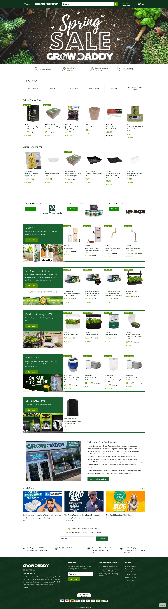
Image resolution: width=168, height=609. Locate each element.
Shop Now (31, 240)
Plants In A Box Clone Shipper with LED (31, 174)
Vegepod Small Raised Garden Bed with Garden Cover (134, 337)
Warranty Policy (130, 575)
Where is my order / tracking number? (108, 575)
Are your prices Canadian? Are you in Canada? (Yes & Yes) (109, 570)
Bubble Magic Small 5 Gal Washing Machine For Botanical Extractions (72, 380)
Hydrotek (109, 124)
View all (143, 488)
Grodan (129, 124)
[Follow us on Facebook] (24, 569)
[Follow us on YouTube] (34, 569)
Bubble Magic (68, 375)
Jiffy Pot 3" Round (91, 127)
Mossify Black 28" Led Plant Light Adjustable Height (92, 250)
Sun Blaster (109, 171)
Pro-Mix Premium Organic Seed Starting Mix (32, 128)
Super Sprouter (90, 171)
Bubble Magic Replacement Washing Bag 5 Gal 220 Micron (113, 380)
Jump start (68, 124)
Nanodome (108, 289)
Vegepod (66, 332)
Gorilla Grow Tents (70, 419)
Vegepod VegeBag (111, 334)
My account (126, 5)
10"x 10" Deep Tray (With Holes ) (94, 174)
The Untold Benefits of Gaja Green (119, 515)
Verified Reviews (130, 566)
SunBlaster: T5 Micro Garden (132, 292)
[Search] (116, 4)
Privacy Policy (129, 580)
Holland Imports (50, 124)
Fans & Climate (94, 88)
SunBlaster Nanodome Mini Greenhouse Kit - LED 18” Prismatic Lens (93, 293)
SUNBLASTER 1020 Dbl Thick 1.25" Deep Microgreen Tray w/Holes (114, 176)
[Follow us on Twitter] (27, 569)
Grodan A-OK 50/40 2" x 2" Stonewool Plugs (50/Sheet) (135, 129)
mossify (66, 245)
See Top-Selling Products (98, 479)
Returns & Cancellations (133, 569)
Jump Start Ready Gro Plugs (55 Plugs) (72, 128)
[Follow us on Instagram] (30, 569)
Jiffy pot (88, 124)
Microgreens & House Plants (135, 88)
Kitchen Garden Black (92, 334)
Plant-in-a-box (28, 171)
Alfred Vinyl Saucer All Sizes (52, 174)
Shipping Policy (130, 572)
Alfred (47, 171)
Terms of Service (130, 577)
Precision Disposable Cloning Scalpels (112, 128)
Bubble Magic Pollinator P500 (92, 379)
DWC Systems (114, 88)
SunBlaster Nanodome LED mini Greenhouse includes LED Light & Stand (113, 293)
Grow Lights (74, 88)
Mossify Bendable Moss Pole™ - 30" (112, 249)
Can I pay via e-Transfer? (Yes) (108, 566)
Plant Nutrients (33, 88)
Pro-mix (26, 124)
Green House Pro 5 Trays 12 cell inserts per (52, 128)
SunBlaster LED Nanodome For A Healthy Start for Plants (72, 293)
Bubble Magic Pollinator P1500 (133, 379)
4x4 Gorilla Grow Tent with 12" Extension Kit (72, 422)
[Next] (145, 121)
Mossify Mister (68, 248)
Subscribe (102, 539)
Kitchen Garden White (71, 334)
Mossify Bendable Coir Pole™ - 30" (133, 249)
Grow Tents (53, 88)
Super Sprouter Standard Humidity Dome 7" (134, 174)
